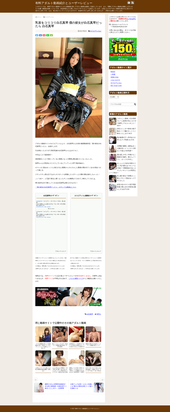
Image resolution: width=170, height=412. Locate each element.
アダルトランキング (60, 251)
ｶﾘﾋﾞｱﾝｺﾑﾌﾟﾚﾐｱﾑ (116, 85)
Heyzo (113, 71)
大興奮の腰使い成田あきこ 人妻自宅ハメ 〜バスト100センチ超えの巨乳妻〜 (126, 148)
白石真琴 (90, 314)
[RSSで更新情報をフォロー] (132, 2)
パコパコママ (115, 80)
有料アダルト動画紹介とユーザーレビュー (63, 3)
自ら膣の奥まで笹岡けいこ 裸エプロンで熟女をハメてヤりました (126, 178)
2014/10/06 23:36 (39, 206)
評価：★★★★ (47, 206)
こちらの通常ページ (76, 278)
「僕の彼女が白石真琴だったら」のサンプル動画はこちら (55, 187)
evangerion (39, 201)
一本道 (113, 74)
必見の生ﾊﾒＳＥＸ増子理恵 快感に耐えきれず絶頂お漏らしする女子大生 (126, 187)
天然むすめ (114, 77)
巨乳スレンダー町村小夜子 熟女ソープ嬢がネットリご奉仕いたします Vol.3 (126, 131)
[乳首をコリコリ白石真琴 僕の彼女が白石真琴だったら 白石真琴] (40, 35)
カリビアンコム (95, 31)
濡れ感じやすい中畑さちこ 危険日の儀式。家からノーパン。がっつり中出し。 (126, 157)
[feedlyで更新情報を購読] (128, 2)
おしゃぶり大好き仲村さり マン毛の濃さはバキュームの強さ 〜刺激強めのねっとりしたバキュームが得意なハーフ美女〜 (122, 168)
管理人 (98, 314)
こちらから (132, 19)
